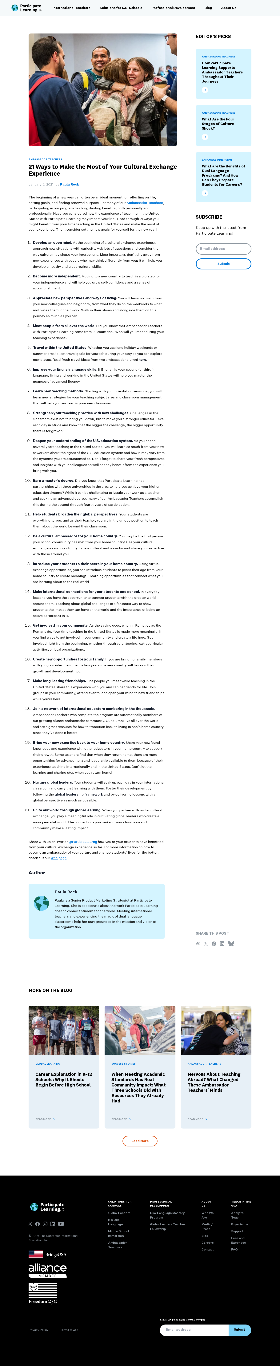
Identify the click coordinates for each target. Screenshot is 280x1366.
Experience (239, 1224)
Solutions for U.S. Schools (121, 8)
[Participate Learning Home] (26, 8)
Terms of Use (69, 1330)
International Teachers (71, 8)
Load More (140, 1141)
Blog (208, 8)
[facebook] (37, 1224)
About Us (228, 8)
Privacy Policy (39, 1330)
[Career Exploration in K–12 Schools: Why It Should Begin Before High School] (64, 1030)
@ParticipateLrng (83, 842)
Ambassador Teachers (144, 203)
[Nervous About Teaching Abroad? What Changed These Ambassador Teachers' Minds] (216, 1030)
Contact (208, 1249)
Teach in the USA (241, 1203)
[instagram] (45, 1224)
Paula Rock (69, 184)
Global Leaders (119, 1213)
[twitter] (30, 1224)
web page (58, 858)
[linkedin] (52, 1224)
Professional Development (173, 8)
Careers (208, 1242)
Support (237, 1231)
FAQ (234, 1249)
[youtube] (61, 1224)
